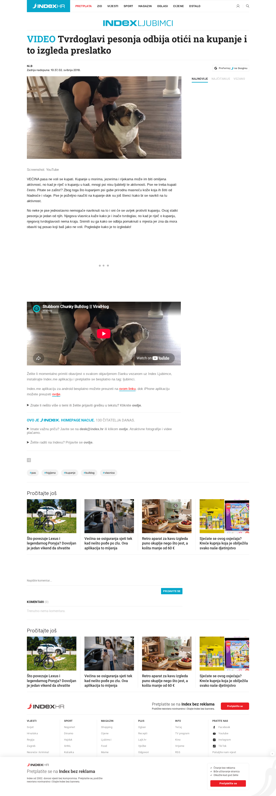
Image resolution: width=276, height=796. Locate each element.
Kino (178, 739)
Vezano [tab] (239, 78)
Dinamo (68, 733)
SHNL (67, 745)
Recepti (142, 733)
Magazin (107, 720)
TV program (182, 733)
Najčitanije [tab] (221, 78)
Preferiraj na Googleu (233, 68)
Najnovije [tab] (200, 78)
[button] (32, 515)
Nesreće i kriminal (38, 752)
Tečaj (178, 727)
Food (104, 745)
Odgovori (143, 752)
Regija (30, 739)
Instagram (224, 739)
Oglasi (162, 6)
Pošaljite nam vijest (224, 752)
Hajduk (68, 739)
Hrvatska (32, 733)
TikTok (222, 745)
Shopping (106, 727)
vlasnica (109, 472)
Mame (105, 752)
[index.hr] (48, 6)
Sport (128, 6)
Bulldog (89, 472)
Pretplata (83, 6)
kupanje (69, 472)
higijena (50, 472)
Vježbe (142, 745)
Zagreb (31, 745)
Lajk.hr (142, 739)
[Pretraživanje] (246, 6)
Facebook (224, 727)
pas (33, 472)
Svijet (30, 727)
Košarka (69, 752)
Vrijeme (179, 745)
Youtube (223, 733)
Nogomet (69, 727)
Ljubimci (106, 739)
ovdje (123, 429)
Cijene (178, 6)
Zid (99, 6)
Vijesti (112, 6)
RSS (177, 752)
